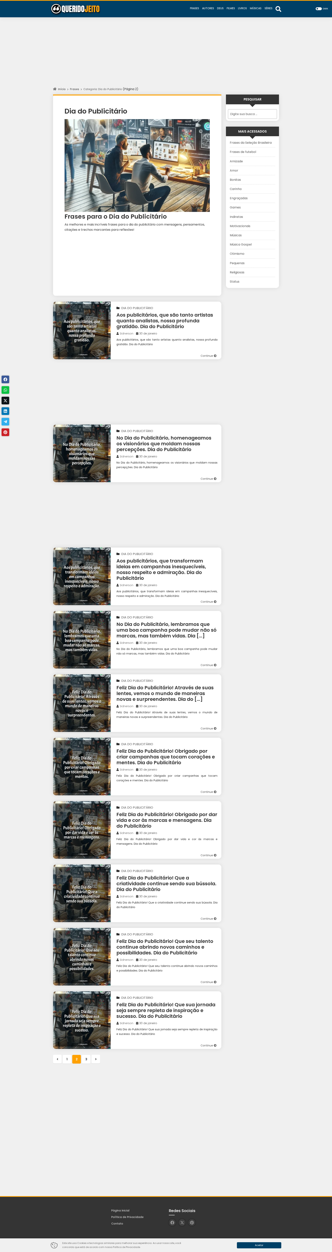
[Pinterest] (5, 432)
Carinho (236, 189)
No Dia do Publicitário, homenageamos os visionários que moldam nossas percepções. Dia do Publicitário (163, 444)
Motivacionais (240, 226)
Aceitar (259, 1245)
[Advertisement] (166, 56)
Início (62, 89)
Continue (207, 356)
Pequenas (237, 263)
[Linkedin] (5, 411)
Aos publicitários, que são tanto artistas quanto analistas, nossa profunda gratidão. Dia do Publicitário (164, 321)
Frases (74, 89)
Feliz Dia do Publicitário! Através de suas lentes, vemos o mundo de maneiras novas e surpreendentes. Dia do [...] (165, 693)
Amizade (236, 161)
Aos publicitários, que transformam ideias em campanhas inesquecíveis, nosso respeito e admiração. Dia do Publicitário (161, 570)
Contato (117, 1223)
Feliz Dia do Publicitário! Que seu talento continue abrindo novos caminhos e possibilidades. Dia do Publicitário (164, 947)
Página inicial (120, 1210)
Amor (234, 170)
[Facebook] (5, 379)
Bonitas (235, 180)
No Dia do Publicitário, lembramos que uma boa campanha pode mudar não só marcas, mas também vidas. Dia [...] (166, 630)
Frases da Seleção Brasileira (251, 142)
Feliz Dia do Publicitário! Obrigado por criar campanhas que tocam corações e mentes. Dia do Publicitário (165, 757)
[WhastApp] (5, 390)
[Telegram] (5, 422)
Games (235, 207)
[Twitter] (5, 400)
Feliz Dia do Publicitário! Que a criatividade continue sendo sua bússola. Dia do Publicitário (166, 883)
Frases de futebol (243, 152)
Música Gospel (241, 244)
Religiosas (237, 272)
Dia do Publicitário (137, 308)
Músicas (236, 235)
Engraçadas (239, 198)
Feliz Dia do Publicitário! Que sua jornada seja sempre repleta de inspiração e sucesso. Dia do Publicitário (165, 1010)
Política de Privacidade (127, 1217)
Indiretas (236, 217)
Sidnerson (126, 333)
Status (234, 281)
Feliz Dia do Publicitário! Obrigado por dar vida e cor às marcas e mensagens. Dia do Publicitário (166, 820)
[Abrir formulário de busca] (278, 9)
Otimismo (237, 253)
